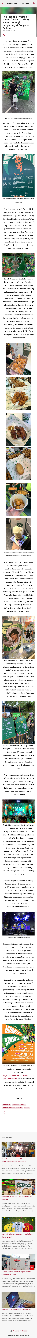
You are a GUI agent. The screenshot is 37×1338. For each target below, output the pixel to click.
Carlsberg (6, 1104)
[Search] (34, 3)
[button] (3, 35)
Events (26, 1107)
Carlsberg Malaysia (18, 1104)
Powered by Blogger (19, 1331)
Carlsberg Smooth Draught (12, 1107)
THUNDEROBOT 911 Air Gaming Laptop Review (17, 1309)
